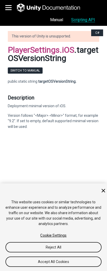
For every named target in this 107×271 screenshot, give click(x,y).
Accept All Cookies (53, 262)
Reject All (53, 247)
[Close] (103, 190)
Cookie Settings (53, 235)
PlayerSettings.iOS (41, 50)
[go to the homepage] (52, 7)
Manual (56, 19)
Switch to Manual (25, 70)
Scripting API (83, 19)
